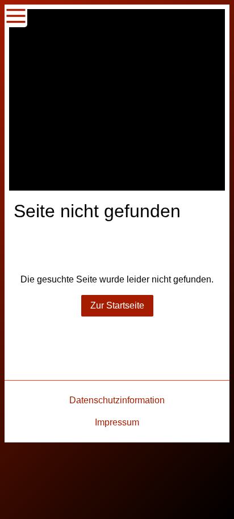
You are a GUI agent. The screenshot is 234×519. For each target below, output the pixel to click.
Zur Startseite (117, 305)
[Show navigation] (16, 16)
